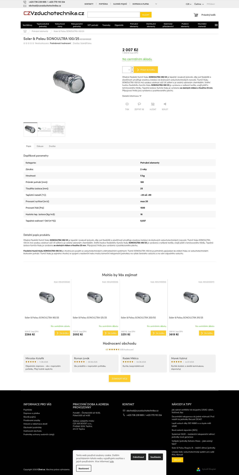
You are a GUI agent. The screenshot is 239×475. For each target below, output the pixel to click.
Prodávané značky (31, 420)
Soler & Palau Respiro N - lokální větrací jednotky (193, 447)
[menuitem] (27, 24)
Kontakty (89, 4)
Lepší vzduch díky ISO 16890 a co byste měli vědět (191, 424)
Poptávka (103, 4)
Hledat (145, 14)
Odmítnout (138, 456)
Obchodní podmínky (32, 427)
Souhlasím (155, 456)
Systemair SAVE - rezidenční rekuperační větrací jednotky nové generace (193, 435)
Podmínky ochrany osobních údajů (38, 434)
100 (142, 181)
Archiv (177, 459)
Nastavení (84, 468)
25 (141, 188)
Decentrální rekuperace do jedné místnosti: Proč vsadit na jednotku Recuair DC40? (193, 417)
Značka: (82, 43)
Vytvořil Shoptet (209, 469)
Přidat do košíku (147, 69)
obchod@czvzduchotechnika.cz (142, 410)
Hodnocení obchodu (119, 343)
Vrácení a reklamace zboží (35, 423)
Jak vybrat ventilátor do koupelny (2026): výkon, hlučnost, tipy (192, 411)
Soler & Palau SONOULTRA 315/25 (186, 317)
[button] (47, 332)
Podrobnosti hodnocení (60, 43)
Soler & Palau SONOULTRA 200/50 (138, 317)
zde (112, 461)
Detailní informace (130, 95)
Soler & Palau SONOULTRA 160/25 (42, 317)
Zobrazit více (119, 378)
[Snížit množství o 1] (132, 71)
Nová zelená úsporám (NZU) (184, 430)
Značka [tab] (52, 146)
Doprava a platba (141, 4)
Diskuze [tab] (40, 146)
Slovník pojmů (120, 4)
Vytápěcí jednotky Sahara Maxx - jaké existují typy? (192, 442)
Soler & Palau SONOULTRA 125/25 (90, 317)
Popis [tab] (28, 146)
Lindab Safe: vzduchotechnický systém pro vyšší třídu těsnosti (193, 453)
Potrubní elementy (149, 162)
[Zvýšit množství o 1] (132, 68)
